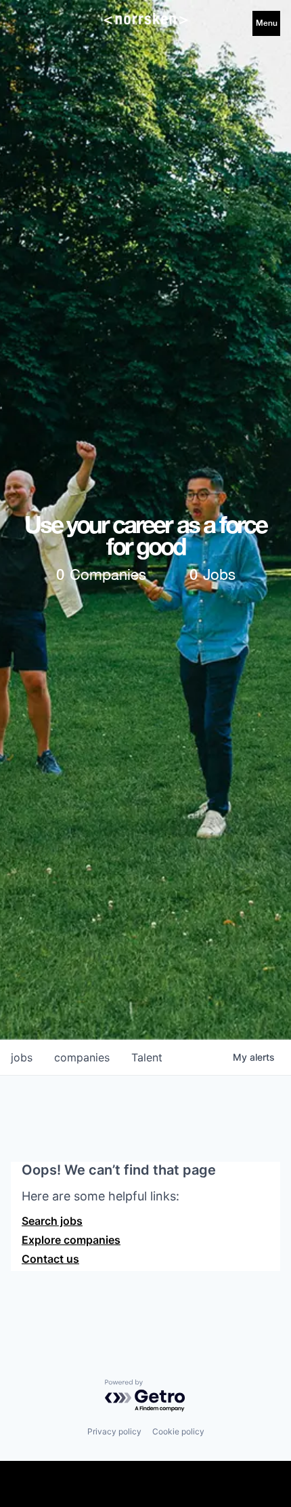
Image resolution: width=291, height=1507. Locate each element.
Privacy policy (114, 1431)
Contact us (50, 1259)
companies (82, 1057)
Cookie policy (178, 1431)
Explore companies (71, 1240)
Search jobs (52, 1221)
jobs (21, 1057)
